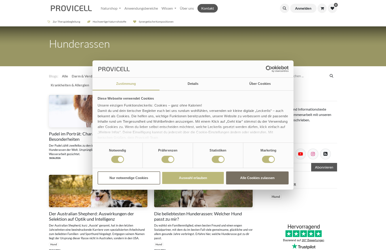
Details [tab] (193, 83)
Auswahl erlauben (193, 178)
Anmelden (303, 8)
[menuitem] (111, 8)
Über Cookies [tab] (260, 83)
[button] (284, 8)
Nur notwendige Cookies (128, 178)
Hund (53, 244)
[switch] (168, 159)
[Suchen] (331, 76)
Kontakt (207, 8)
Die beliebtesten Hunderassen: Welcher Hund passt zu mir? (198, 216)
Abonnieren (324, 167)
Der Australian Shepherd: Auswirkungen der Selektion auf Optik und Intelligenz (91, 216)
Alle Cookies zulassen (257, 178)
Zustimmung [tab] (126, 83)
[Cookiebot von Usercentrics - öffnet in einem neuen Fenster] (269, 69)
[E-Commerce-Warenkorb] (322, 8)
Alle (65, 76)
